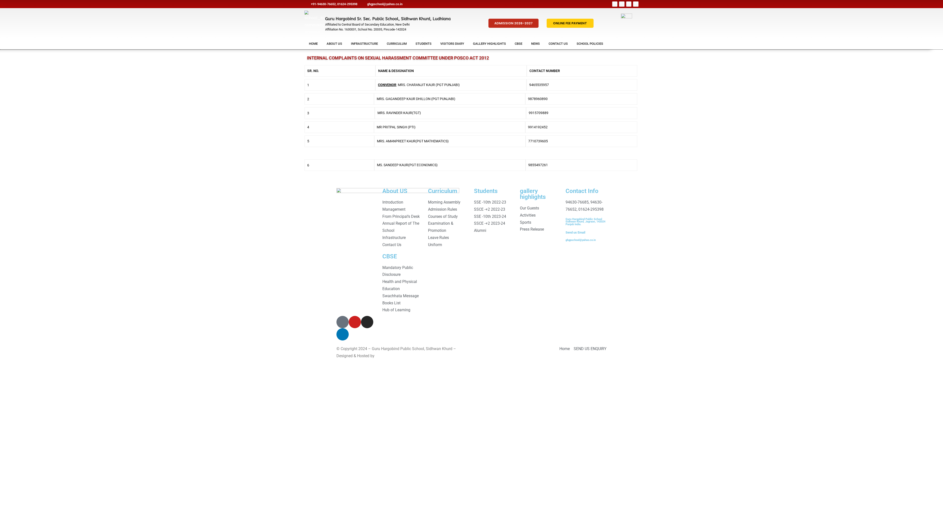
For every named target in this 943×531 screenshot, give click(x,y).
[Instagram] (621, 4)
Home (313, 43)
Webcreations (387, 356)
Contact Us (558, 43)
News (535, 43)
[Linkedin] (635, 4)
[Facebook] (615, 4)
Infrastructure (364, 43)
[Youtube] (629, 4)
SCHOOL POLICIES (590, 43)
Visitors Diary (452, 43)
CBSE (518, 43)
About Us (334, 43)
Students (423, 43)
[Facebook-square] (342, 322)
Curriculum (397, 43)
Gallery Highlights (489, 43)
